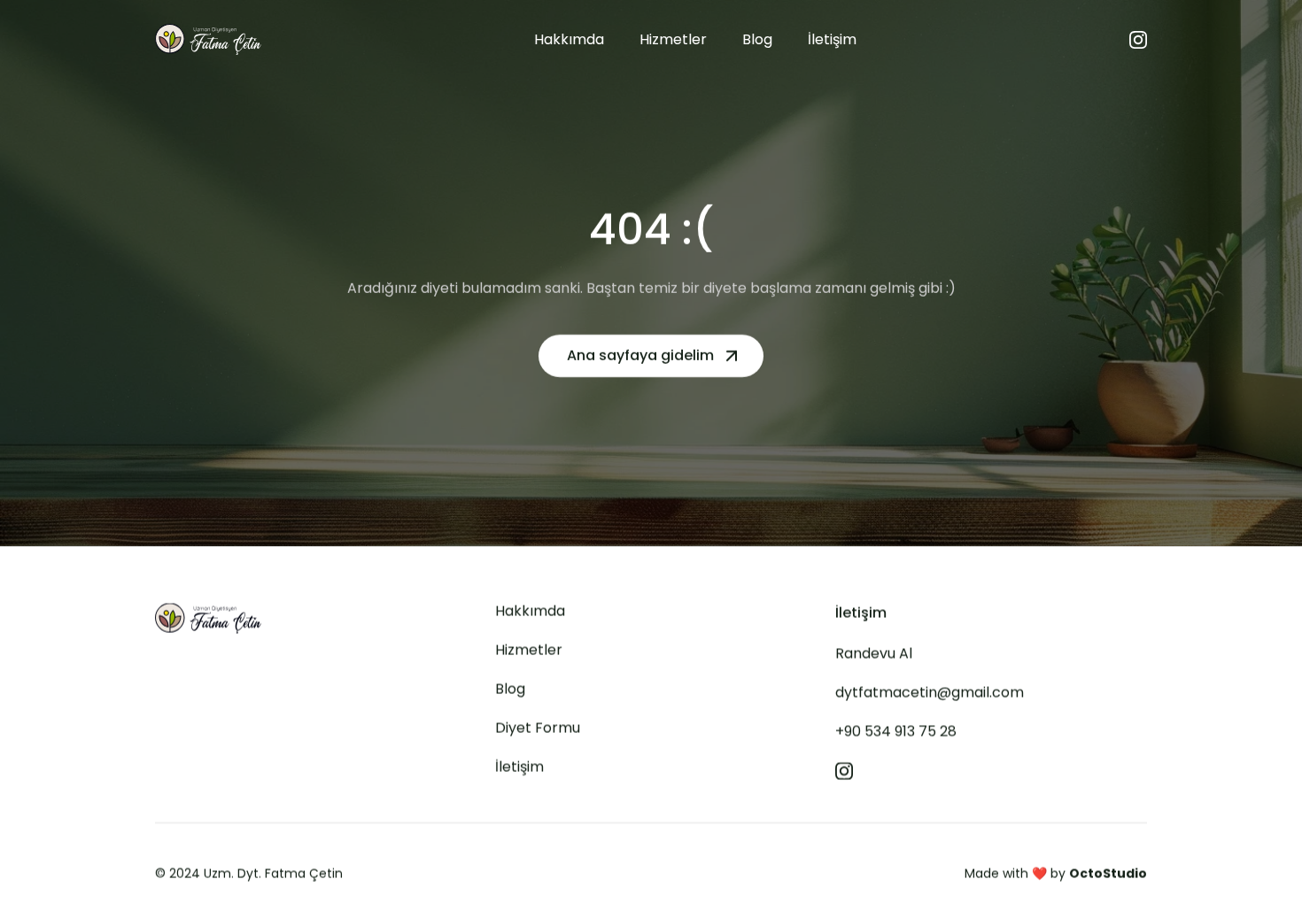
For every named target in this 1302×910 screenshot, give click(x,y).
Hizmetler (528, 650)
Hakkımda (530, 611)
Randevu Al (873, 654)
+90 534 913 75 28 (896, 731)
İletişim (519, 767)
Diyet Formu (537, 728)
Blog (510, 689)
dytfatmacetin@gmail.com (929, 692)
